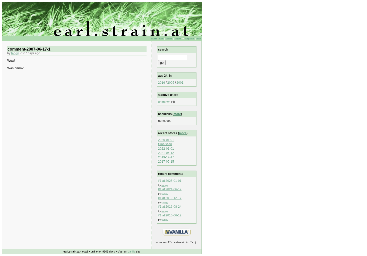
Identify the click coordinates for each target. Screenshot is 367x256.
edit (198, 38)
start (154, 38)
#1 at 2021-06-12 (170, 189)
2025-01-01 (166, 139)
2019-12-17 (166, 157)
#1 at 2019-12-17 (170, 197)
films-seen (165, 144)
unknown (164, 101)
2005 (170, 82)
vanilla (131, 251)
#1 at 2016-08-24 (170, 206)
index (169, 38)
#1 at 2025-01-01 (170, 180)
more (177, 114)
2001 (180, 82)
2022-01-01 (166, 148)
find (161, 38)
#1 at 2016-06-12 (170, 215)
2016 (161, 82)
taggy (14, 53)
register (189, 38)
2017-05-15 (166, 161)
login (178, 38)
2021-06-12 (166, 152)
